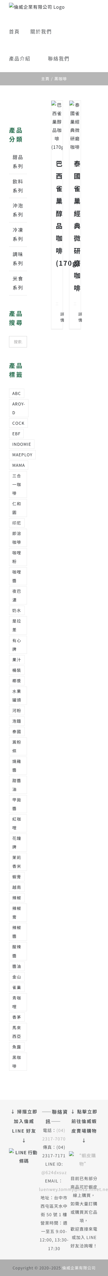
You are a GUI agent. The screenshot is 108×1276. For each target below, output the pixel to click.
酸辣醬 (16, 951)
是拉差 (16, 625)
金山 (16, 977)
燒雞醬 (16, 765)
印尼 (16, 523)
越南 (16, 887)
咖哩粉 (16, 556)
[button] (82, 58)
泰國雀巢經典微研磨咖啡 (77, 225)
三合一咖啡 (16, 484)
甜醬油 (16, 784)
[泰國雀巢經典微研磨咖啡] (75, 126)
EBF (16, 433)
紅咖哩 (16, 823)
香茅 (16, 1017)
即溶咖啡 (16, 537)
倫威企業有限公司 (79, 1268)
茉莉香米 (16, 861)
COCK (18, 423)
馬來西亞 (16, 1031)
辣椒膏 (16, 912)
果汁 (16, 659)
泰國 (16, 731)
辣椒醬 (16, 931)
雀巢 (16, 987)
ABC (16, 393)
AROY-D (18, 408)
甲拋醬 (16, 804)
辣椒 (16, 898)
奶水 (16, 610)
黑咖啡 (16, 1061)
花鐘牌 (16, 842)
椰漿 (16, 681)
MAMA (18, 465)
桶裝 (16, 670)
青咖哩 (16, 1002)
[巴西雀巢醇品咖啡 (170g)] (57, 126)
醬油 (16, 966)
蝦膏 (16, 877)
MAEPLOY (22, 454)
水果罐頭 (16, 695)
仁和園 (16, 507)
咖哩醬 (16, 576)
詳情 (58, 317)
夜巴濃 (16, 595)
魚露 (16, 1047)
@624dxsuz (54, 1172)
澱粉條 (16, 746)
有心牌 (16, 644)
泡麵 (16, 721)
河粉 (16, 710)
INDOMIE (21, 444)
